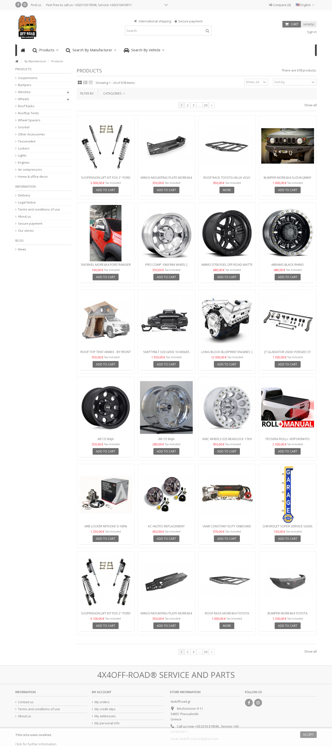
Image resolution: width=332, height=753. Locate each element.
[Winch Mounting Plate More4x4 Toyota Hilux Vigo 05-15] (166, 582)
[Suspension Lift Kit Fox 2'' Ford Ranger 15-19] (105, 146)
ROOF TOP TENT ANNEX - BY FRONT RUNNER (105, 354)
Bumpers (24, 85)
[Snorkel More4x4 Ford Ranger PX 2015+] (105, 233)
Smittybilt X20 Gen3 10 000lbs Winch (166, 354)
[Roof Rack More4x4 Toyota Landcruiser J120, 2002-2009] (227, 582)
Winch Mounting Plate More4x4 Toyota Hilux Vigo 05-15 (166, 615)
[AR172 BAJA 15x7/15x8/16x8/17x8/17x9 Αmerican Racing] (105, 407)
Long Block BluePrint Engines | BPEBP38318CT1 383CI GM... (227, 354)
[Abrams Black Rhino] (287, 233)
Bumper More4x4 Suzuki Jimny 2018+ (287, 179)
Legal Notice (27, 202)
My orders (102, 702)
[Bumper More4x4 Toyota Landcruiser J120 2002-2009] (287, 582)
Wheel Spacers (29, 120)
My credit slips (105, 709)
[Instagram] (25, 5)
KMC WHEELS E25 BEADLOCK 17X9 (227, 439)
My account (101, 692)
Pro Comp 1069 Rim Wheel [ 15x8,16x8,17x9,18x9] (166, 266)
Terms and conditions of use (39, 209)
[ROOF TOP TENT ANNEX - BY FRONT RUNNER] (105, 320)
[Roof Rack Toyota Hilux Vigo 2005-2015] (227, 146)
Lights (22, 155)
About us (24, 216)
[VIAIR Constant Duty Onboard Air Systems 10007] (227, 494)
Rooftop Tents (28, 113)
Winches (24, 92)
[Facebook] (18, 5)
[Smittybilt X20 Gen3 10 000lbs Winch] (166, 320)
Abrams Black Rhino (287, 264)
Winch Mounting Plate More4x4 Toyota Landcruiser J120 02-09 (166, 179)
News (22, 249)
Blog (19, 240)
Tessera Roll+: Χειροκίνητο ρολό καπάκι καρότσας (287, 441)
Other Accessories (31, 134)
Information (25, 186)
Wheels (23, 99)
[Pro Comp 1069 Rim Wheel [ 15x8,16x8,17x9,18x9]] (166, 233)
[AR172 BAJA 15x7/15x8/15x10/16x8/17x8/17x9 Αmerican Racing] (166, 407)
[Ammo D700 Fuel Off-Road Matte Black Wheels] (227, 233)
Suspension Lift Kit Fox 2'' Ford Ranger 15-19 (106, 179)
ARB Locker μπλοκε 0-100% (105, 526)
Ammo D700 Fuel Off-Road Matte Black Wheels (227, 266)
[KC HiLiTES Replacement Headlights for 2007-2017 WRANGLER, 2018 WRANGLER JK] (166, 494)
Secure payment (30, 223)
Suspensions (27, 78)
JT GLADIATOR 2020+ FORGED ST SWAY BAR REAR (287, 354)
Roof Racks (26, 106)
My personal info (107, 723)
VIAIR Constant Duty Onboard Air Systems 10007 (227, 528)
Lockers (23, 148)
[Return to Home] (16, 61)
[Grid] (80, 83)
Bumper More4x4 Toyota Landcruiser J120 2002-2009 (288, 615)
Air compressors (30, 170)
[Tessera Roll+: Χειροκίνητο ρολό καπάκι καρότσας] (287, 407)
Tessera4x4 (26, 141)
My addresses (105, 716)
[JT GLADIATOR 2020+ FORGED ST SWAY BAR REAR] (287, 320)
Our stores (26, 231)
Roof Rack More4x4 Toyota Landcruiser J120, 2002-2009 (227, 615)
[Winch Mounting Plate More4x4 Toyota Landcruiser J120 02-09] (166, 146)
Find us (36, 5)
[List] (85, 83)
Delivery (24, 195)
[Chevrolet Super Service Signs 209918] (287, 494)
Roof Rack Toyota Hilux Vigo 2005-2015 (226, 179)
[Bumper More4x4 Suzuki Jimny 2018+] (287, 146)
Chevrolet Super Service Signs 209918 (287, 528)
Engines (24, 162)
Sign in (311, 32)
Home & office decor (33, 177)
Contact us (26, 702)
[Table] (91, 83)
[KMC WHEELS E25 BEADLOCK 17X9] (227, 407)
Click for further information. (36, 744)
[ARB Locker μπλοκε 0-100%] (105, 494)
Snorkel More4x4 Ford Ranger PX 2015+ (106, 266)
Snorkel (23, 127)
